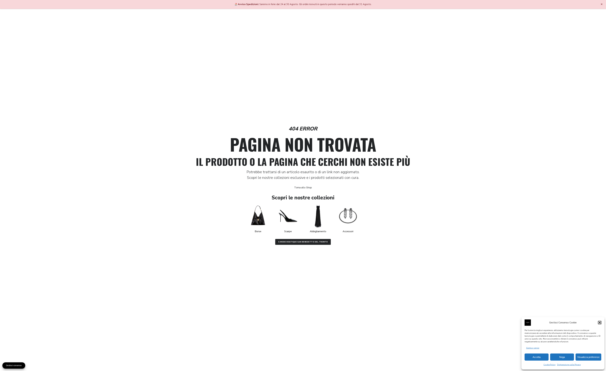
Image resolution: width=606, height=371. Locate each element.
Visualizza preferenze (588, 357)
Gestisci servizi (532, 348)
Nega (562, 357)
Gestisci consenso (14, 365)
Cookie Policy (550, 364)
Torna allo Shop (303, 187)
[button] (599, 322)
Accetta (537, 357)
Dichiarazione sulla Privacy (569, 364)
